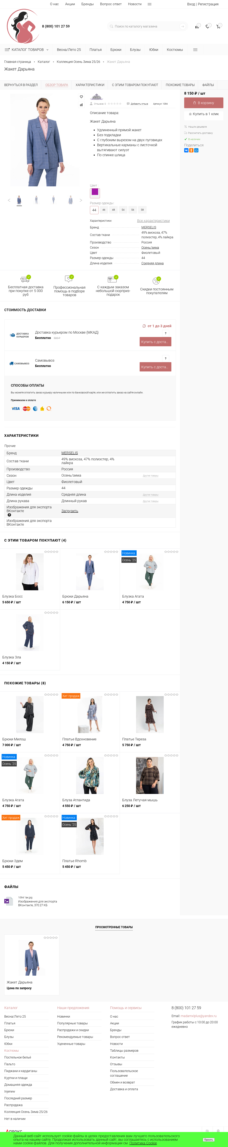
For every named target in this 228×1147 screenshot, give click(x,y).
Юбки (8, 1044)
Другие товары (151, 475)
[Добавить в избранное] (81, 97)
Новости (135, 4)
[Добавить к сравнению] (81, 105)
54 (123, 209)
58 (142, 209)
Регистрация (208, 4)
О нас (54, 4)
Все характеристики (153, 220)
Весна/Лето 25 (15, 1016)
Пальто (9, 1064)
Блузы (9, 1037)
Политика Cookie (143, 1143)
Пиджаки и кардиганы (20, 1071)
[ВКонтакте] (186, 150)
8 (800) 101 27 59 (56, 26)
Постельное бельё (17, 1057)
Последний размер (18, 1098)
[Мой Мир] (196, 150)
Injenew (9, 1091)
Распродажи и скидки (73, 1030)
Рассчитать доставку (200, 133)
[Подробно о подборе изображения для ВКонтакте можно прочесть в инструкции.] (9, 515)
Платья (9, 1023)
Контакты (117, 1057)
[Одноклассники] (191, 150)
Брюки (9, 1030)
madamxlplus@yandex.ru (199, 1016)
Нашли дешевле (197, 126)
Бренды (87, 4)
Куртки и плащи (15, 1078)
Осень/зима (150, 247)
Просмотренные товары (114, 927)
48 (113, 209)
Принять (208, 1139)
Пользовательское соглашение (124, 1073)
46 (103, 209)
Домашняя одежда (18, 1084)
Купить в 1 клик (206, 114)
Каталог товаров (28, 49)
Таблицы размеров (124, 1050)
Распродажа (13, 1105)
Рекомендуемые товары (75, 1037)
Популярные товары (72, 1023)
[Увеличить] (45, 140)
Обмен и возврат (122, 1082)
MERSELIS (148, 227)
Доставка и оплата (124, 1089)
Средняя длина (152, 263)
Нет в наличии (14, 1119)
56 (132, 209)
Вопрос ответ (111, 4)
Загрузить (69, 511)
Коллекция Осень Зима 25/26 (26, 1112)
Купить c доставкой (156, 342)
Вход (191, 4)
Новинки (63, 1016)
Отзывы (116, 1064)
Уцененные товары (71, 1044)
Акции (70, 4)
